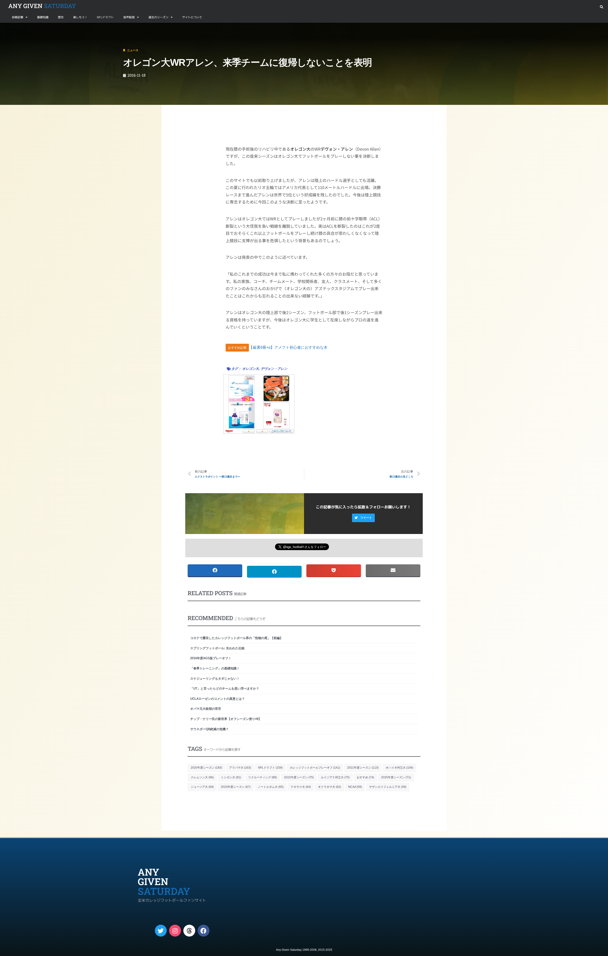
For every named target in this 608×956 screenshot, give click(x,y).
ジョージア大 (202, 787)
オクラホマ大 (329, 787)
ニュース (27, 28)
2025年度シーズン (396, 777)
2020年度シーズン (206, 767)
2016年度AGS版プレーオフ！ (210, 658)
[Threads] (189, 931)
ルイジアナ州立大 (335, 777)
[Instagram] (175, 931)
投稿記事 (17, 17)
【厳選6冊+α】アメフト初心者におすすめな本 (288, 347)
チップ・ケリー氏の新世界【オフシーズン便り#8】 (225, 719)
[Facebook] (203, 931)
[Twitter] (161, 931)
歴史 (61, 17)
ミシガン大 (231, 777)
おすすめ (365, 777)
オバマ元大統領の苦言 (205, 708)
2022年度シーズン (299, 777)
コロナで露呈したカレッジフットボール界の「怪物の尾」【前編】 (236, 638)
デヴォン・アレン (274, 369)
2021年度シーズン (363, 767)
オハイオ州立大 (399, 767)
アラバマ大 (240, 767)
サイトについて (192, 17)
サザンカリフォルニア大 (387, 787)
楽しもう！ (80, 17)
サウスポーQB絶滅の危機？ (209, 729)
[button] (601, 7)
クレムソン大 (202, 777)
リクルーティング (262, 777)
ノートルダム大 (271, 787)
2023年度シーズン (236, 787)
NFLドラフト (105, 17)
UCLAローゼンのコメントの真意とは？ (217, 699)
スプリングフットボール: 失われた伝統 (217, 648)
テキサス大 (301, 787)
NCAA (355, 787)
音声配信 (129, 17)
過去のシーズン (158, 17)
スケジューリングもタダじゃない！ (215, 678)
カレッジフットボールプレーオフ (315, 767)
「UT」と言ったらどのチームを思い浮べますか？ (224, 688)
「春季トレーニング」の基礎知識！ (215, 668)
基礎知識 (42, 17)
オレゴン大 (250, 369)
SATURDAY (42, 6)
